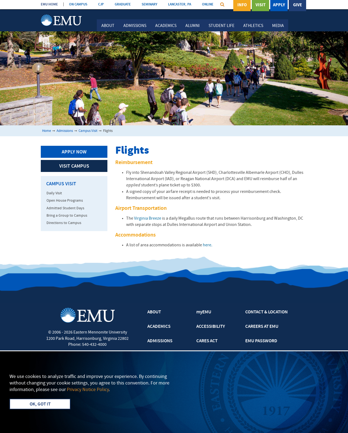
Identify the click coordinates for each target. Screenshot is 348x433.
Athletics (253, 26)
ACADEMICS (158, 326)
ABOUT (154, 312)
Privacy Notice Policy (88, 389)
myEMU (203, 312)
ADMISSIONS (159, 341)
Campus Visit (88, 131)
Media (278, 26)
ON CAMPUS (78, 4)
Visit (261, 5)
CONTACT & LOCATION (266, 312)
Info (242, 5)
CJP (101, 4)
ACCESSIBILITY (210, 326)
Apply (279, 5)
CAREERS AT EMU (261, 326)
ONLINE (207, 4)
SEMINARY (149, 4)
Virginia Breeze (147, 218)
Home (46, 131)
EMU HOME (49, 4)
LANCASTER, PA (179, 4)
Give (297, 5)
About (107, 26)
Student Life (221, 26)
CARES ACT (206, 341)
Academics (165, 26)
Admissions (134, 26)
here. (207, 245)
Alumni (192, 26)
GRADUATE (123, 4)
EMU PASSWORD (261, 341)
